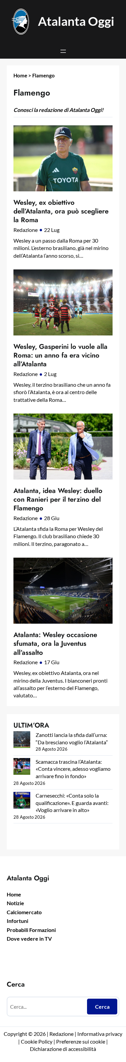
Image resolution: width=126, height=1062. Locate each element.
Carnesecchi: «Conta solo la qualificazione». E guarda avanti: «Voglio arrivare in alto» (72, 802)
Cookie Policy (36, 1041)
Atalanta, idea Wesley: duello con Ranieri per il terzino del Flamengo (57, 499)
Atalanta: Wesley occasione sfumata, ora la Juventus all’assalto (55, 643)
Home (20, 75)
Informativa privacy (99, 1033)
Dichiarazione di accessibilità (63, 1049)
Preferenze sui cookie (80, 1041)
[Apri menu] (63, 51)
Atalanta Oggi (76, 21)
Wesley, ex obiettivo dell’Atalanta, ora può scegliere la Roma (61, 211)
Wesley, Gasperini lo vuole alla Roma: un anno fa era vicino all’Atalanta (60, 355)
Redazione (25, 230)
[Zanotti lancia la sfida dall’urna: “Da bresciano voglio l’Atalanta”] (21, 740)
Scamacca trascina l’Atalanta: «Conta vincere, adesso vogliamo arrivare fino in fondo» (73, 768)
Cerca (102, 1006)
